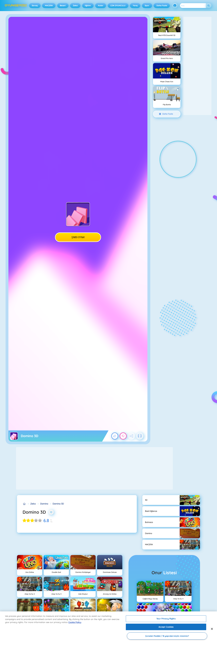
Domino (44, 503)
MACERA (49, 5)
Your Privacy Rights (165, 618)
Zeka (75, 5)
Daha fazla (161, 5)
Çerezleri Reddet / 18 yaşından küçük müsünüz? (167, 636)
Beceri (63, 5)
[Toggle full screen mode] (139, 435)
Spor (147, 5)
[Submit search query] (208, 5)
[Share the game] (131, 435)
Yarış (135, 5)
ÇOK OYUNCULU (117, 5)
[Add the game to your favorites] (51, 512)
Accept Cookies (166, 627)
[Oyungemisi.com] (24, 503)
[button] (174, 5)
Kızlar (100, 5)
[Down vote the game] (123, 435)
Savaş (35, 5)
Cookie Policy (74, 622)
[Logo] (16, 5)
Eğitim (88, 5)
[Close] (211, 628)
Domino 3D (58, 503)
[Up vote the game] (114, 435)
